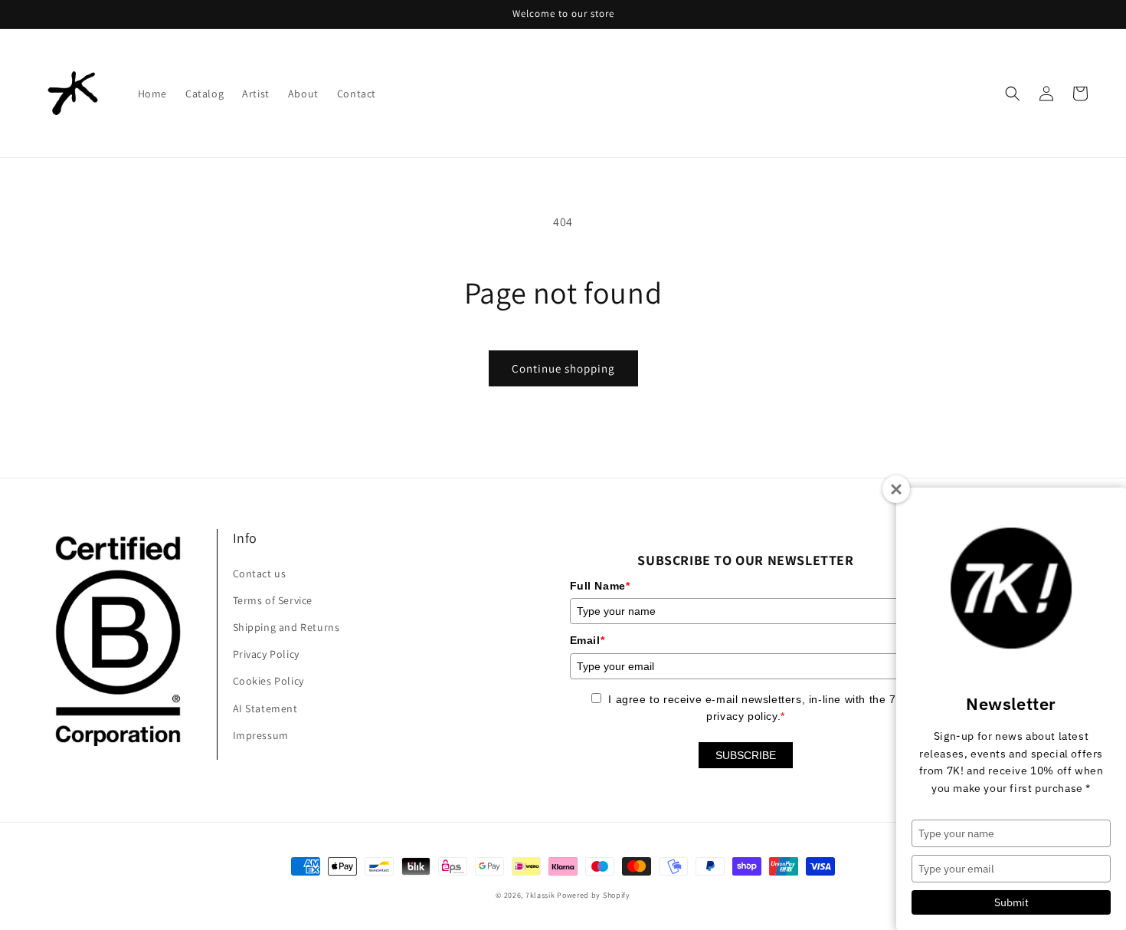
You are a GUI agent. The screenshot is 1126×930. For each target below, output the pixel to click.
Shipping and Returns (286, 627)
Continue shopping (563, 368)
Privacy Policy (266, 654)
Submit (1011, 902)
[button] (1012, 93)
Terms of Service (273, 600)
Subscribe (745, 755)
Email (587, 640)
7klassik (540, 895)
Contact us (259, 573)
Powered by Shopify (593, 895)
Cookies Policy (268, 681)
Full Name (600, 586)
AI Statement (265, 708)
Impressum (261, 735)
